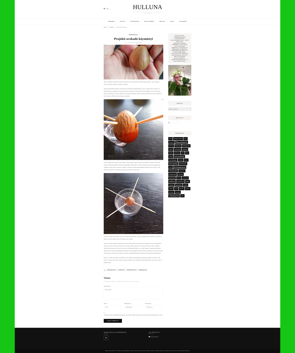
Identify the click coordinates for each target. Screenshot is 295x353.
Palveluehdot (149, 21)
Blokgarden (171, 142)
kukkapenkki (182, 170)
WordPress (187, 350)
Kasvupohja (173, 164)
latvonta (178, 177)
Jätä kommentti (139, 42)
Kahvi (187, 152)
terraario (188, 188)
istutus (171, 153)
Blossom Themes (172, 350)
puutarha (179, 185)
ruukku (185, 185)
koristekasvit (132, 270)
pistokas (171, 185)
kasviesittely (179, 156)
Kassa (172, 21)
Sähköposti (127, 303)
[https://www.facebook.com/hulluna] (106, 338)
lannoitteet (180, 174)
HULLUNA (147, 7)
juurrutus (121, 270)
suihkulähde (181, 188)
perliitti (187, 181)
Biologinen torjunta (178, 138)
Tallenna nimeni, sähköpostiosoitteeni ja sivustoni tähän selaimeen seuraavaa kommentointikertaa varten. (133, 315)
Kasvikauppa (134, 21)
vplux (182, 195)
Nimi (105, 303)
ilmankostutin (177, 149)
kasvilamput (173, 160)
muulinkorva (180, 181)
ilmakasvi (170, 149)
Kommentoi (107, 286)
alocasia (170, 138)
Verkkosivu (148, 303)
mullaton (172, 181)
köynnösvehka (172, 174)
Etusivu (122, 21)
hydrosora (171, 145)
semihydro (171, 188)
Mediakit (111, 21)
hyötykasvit (178, 145)
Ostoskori (183, 21)
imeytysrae (184, 149)
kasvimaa (181, 160)
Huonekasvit (133, 34)
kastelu (170, 156)
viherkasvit (143, 270)
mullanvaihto (185, 177)
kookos (170, 167)
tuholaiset (171, 192)
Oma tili (162, 21)
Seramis (176, 188)
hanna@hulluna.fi (154, 336)
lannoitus (172, 178)
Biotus (185, 138)
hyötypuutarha (186, 145)
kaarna (182, 152)
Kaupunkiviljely (183, 163)
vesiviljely (178, 192)
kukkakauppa (173, 171)
